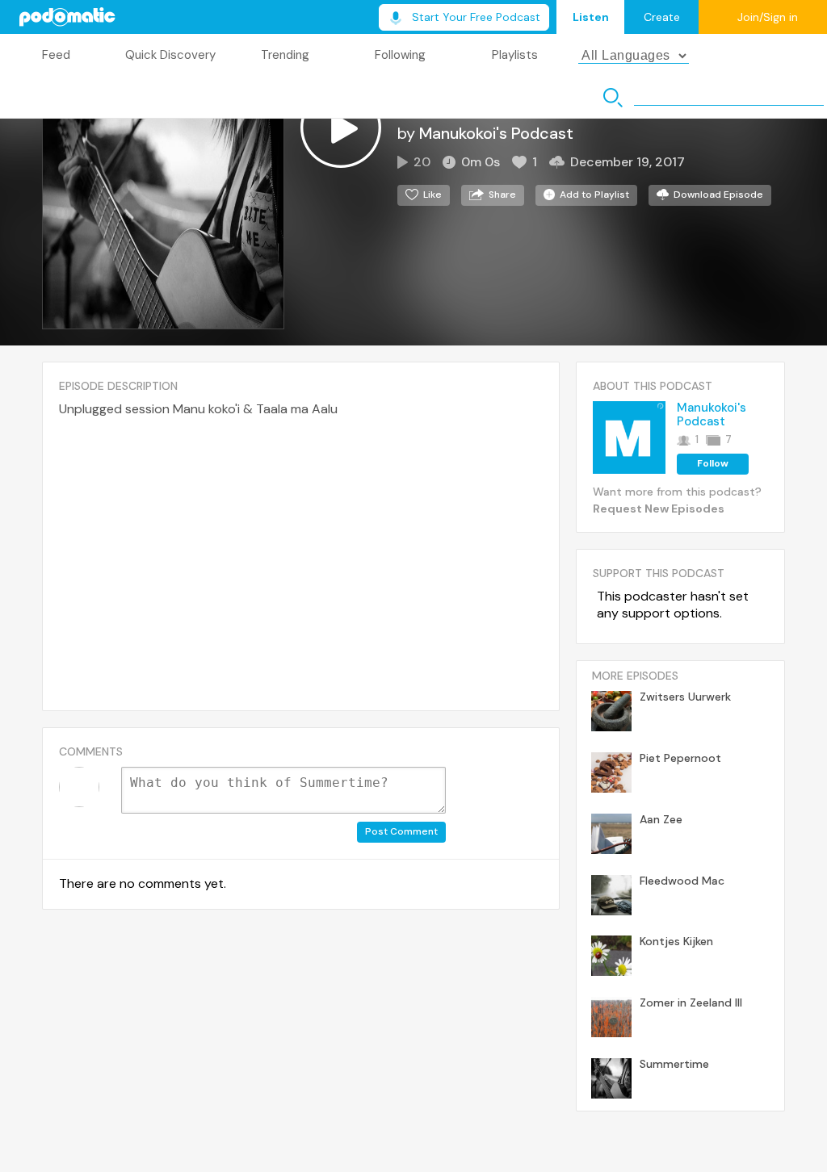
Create (662, 17)
